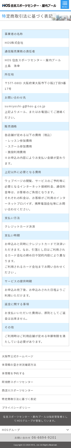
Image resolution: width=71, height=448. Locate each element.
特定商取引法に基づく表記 (19, 399)
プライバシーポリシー (16, 407)
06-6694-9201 (44, 437)
